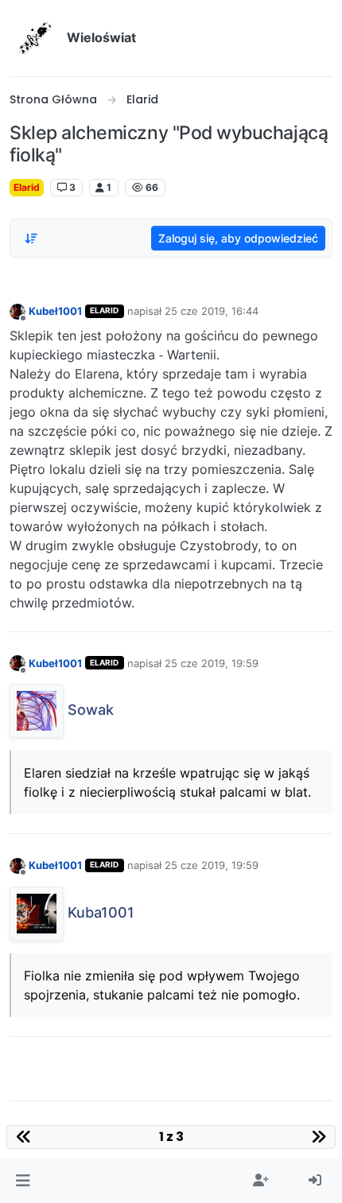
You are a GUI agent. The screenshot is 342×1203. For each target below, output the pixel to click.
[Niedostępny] (17, 310)
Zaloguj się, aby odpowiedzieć (238, 238)
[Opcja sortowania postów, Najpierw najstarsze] (31, 238)
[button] (22, 1181)
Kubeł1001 (55, 311)
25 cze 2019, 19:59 (211, 663)
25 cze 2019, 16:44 (211, 311)
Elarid (27, 187)
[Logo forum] (35, 38)
